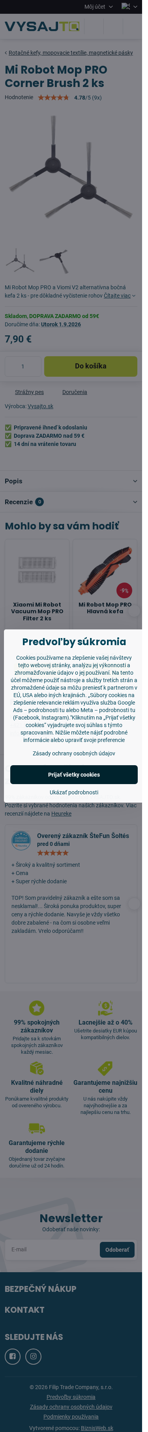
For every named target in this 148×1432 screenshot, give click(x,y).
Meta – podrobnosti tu (108, 710)
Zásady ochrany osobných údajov (74, 753)
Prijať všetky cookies (74, 775)
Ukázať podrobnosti (74, 792)
